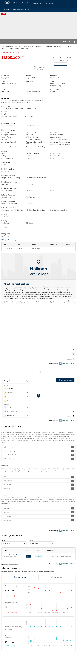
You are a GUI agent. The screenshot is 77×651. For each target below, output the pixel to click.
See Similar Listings (61, 64)
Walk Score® (42, 372)
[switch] (64, 42)
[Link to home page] (7, 4)
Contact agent (6, 42)
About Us (43, 3)
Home (35, 3)
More (52, 5)
